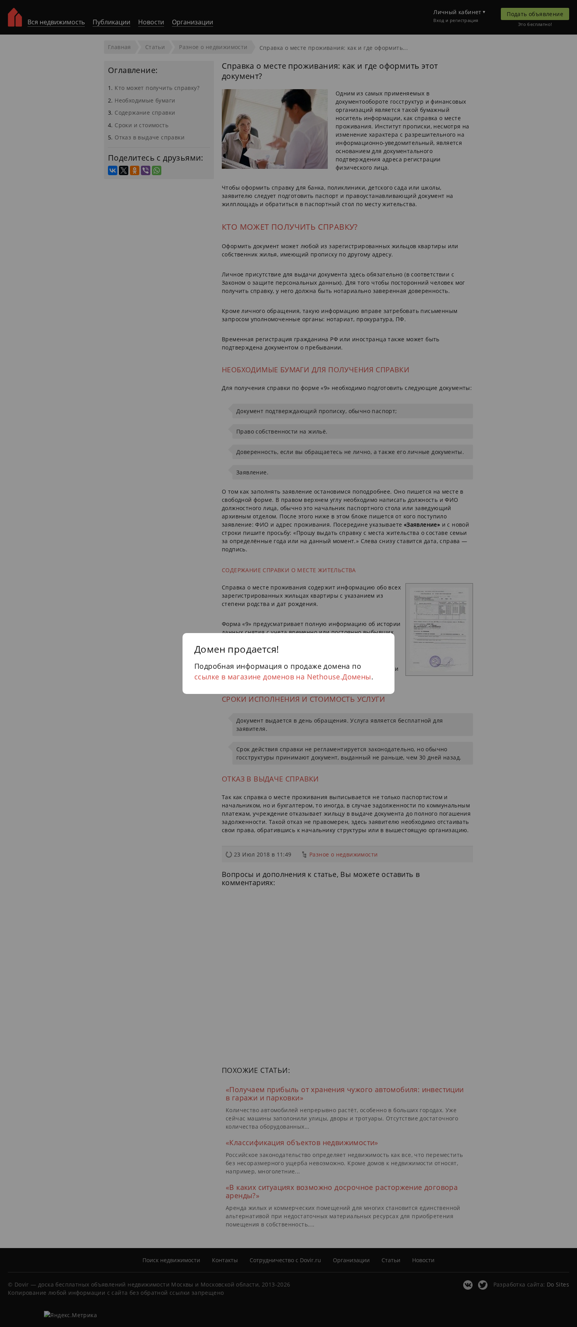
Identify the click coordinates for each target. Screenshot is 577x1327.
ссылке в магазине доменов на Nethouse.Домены (282, 676)
